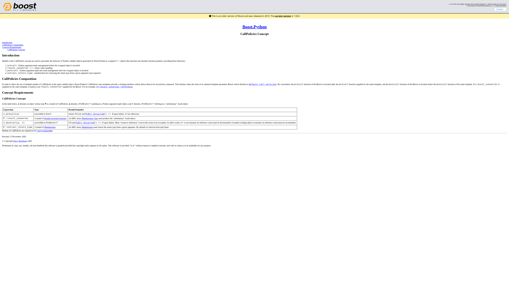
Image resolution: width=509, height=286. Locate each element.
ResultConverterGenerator (55, 118)
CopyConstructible (44, 131)
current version (283, 16)
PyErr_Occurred (94, 114)
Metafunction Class (90, 118)
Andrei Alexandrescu (484, 5)
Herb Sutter (471, 5)
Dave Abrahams (20, 141)
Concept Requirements (11, 47)
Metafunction (49, 127)
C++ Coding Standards (499, 5)
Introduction (7, 42)
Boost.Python (254, 26)
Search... (501, 9)
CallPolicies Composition (12, 45)
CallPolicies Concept (16, 50)
